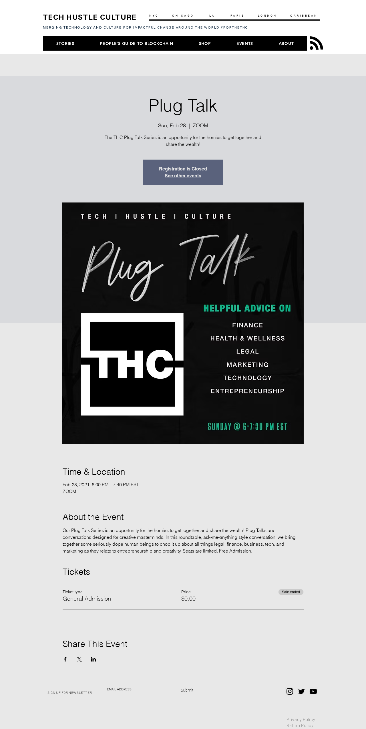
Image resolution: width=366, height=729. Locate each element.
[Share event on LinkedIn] (93, 659)
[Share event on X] (79, 659)
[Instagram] (289, 691)
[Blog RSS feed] (316, 43)
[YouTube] (313, 691)
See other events (183, 175)
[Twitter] (301, 691)
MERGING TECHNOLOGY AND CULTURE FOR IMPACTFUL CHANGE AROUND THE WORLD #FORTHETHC (147, 27)
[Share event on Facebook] (65, 659)
